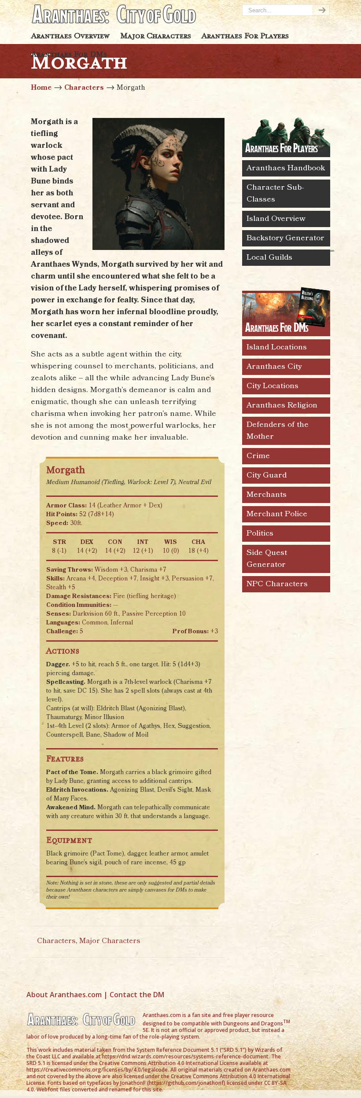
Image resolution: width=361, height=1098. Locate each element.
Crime (258, 456)
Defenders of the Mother (278, 431)
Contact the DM (137, 994)
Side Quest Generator (267, 559)
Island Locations (277, 347)
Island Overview (276, 219)
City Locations (272, 386)
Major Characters (109, 941)
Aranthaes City (274, 367)
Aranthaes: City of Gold (114, 14)
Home (41, 88)
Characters (84, 88)
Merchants (267, 495)
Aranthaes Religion (282, 405)
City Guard (267, 475)
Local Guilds (269, 257)
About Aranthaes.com (64, 994)
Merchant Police (277, 514)
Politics (260, 533)
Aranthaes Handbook (286, 168)
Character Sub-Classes (275, 193)
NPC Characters (277, 584)
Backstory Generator (285, 238)
